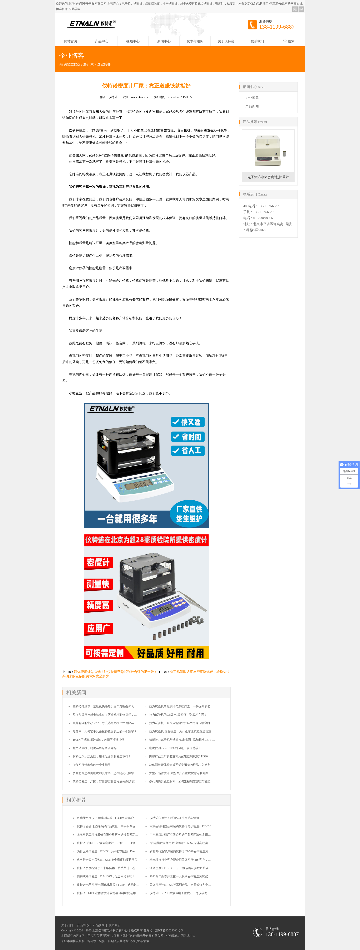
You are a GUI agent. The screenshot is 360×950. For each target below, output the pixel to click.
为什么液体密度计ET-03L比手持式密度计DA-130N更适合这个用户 (119, 851)
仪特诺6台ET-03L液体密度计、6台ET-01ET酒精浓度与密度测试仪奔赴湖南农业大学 (131, 843)
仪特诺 (113, 97)
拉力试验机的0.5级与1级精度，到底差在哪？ (178, 714)
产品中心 (101, 41)
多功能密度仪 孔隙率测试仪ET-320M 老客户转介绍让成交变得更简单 (121, 818)
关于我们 (67, 925)
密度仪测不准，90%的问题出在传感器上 (175, 748)
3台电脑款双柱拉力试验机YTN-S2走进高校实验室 (182, 843)
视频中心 (133, 41)
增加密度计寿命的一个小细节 (92, 764)
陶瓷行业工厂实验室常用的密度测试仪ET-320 (178, 756)
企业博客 (104, 64)
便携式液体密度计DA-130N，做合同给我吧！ (106, 876)
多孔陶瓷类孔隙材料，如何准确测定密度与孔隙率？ (182, 781)
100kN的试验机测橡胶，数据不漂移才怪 (98, 739)
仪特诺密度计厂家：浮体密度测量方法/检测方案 (104, 781)
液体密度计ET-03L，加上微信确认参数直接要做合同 (183, 868)
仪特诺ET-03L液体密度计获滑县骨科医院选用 (106, 893)
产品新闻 (252, 106)
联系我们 (257, 41)
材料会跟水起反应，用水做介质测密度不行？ (102, 756)
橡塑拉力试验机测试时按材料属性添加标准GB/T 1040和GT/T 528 (191, 739)
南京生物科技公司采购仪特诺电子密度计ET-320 (180, 826)
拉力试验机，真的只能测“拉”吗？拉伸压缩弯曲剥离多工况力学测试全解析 (197, 723)
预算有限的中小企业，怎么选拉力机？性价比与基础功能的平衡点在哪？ (119, 723)
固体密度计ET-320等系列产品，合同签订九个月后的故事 (186, 884)
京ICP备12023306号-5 (169, 930)
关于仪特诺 (226, 41)
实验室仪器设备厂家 (79, 64)
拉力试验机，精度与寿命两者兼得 (94, 748)
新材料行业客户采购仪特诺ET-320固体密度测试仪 (182, 851)
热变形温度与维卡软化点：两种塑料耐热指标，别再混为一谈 (112, 714)
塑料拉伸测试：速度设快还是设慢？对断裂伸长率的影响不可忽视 (115, 706)
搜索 (291, 41)
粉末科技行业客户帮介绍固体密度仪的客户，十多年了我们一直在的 (193, 859)
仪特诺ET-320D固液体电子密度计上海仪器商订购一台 (184, 893)
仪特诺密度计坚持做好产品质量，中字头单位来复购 (110, 826)
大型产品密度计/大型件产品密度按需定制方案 (178, 773)
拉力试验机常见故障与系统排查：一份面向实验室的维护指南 (188, 706)
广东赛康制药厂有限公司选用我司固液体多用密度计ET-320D (189, 834)
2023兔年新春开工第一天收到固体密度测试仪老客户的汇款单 (189, 876)
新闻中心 (164, 41)
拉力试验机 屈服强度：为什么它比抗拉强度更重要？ (183, 731)
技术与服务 (195, 41)
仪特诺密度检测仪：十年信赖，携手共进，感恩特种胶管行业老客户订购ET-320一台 (131, 868)
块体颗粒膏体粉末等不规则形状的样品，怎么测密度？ (184, 764)
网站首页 (70, 41)
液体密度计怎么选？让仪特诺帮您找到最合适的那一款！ (115, 672)
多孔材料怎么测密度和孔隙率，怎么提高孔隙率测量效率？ (111, 773)
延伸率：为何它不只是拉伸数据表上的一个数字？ (105, 731)
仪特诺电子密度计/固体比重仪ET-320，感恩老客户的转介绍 (115, 884)
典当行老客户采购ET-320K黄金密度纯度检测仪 (107, 859)
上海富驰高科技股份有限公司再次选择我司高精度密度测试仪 (116, 834)
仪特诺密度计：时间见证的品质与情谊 (174, 818)
